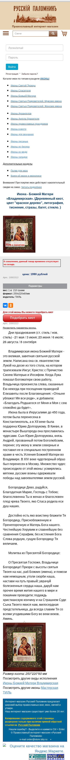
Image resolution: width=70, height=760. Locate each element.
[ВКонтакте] (5, 305)
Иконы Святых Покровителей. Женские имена (36, 106)
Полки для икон (19, 170)
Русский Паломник (29, 725)
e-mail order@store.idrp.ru (33, 739)
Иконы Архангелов (21, 113)
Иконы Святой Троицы (23, 85)
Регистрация (12, 74)
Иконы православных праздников (29, 123)
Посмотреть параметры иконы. (19, 328)
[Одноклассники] (10, 305)
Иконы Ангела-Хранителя (25, 118)
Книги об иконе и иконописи (26, 175)
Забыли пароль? (29, 74)
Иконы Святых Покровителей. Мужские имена (36, 101)
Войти (12, 66)
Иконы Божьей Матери (23, 96)
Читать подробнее (31, 187)
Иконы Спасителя (21, 90)
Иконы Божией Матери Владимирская (30, 683)
